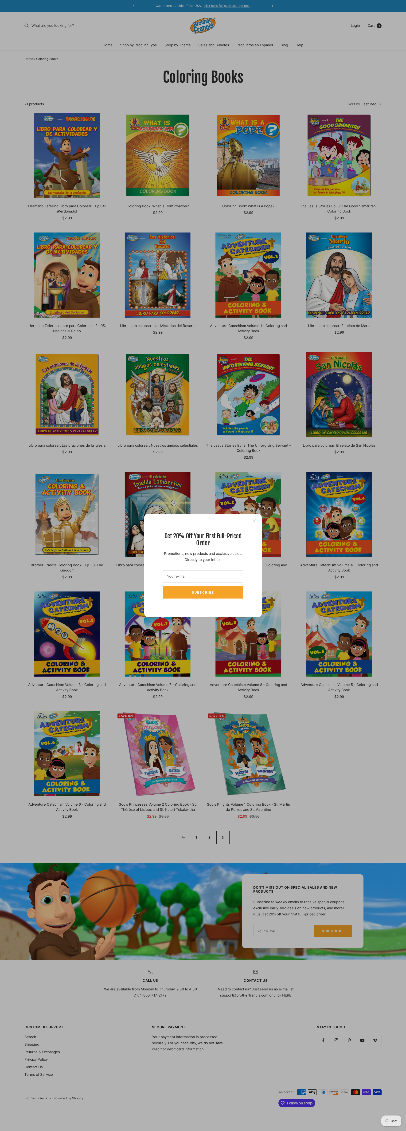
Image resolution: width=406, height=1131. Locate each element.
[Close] (254, 521)
